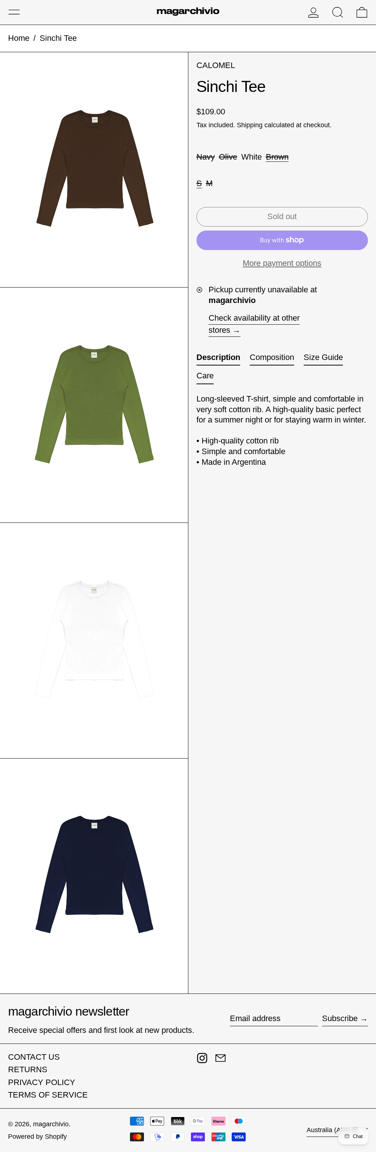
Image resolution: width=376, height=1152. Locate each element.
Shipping (250, 125)
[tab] (218, 359)
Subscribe (340, 1018)
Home (18, 38)
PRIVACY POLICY (41, 1082)
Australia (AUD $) (333, 1130)
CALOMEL (215, 65)
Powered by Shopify (37, 1136)
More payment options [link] (282, 263)
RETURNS (27, 1069)
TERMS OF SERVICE (48, 1094)
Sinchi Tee (58, 38)
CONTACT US (34, 1057)
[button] (338, 12)
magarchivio (51, 1124)
